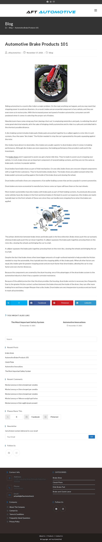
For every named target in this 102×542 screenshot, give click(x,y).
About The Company (17, 507)
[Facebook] (48, 2)
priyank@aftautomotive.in (24, 496)
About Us (42, 536)
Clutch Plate (9, 362)
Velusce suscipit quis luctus (28, 398)
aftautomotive (14, 53)
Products (50, 536)
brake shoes (13, 157)
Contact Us (13, 511)
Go (91, 437)
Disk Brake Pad (59, 487)
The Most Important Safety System (27, 322)
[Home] (6, 28)
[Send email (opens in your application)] (53, 2)
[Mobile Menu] (95, 10)
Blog (51, 53)
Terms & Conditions (16, 514)
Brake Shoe (57, 478)
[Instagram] (50, 2)
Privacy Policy (14, 522)
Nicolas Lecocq (10, 385)
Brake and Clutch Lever (62, 492)
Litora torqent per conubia (28, 385)
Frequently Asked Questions (19, 518)
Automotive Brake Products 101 (27, 28)
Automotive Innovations (74, 322)
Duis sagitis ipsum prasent (27, 403)
